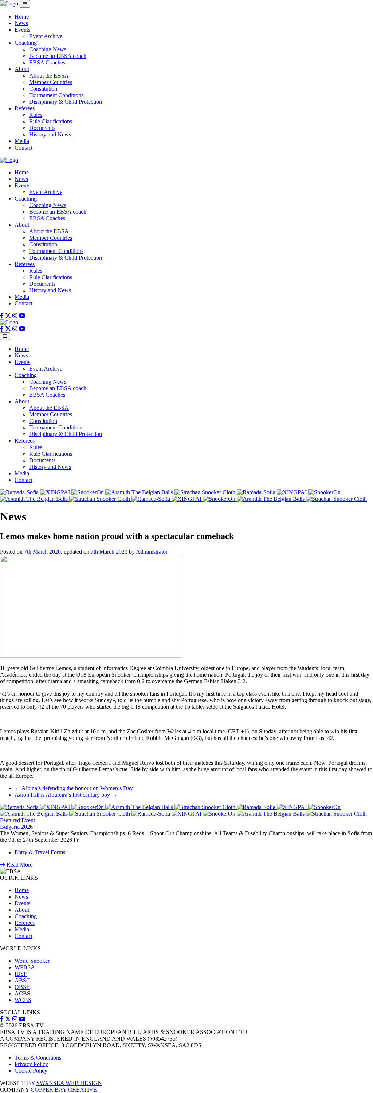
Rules (35, 115)
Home (22, 16)
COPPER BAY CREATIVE (64, 1089)
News (21, 23)
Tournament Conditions (56, 95)
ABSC (22, 980)
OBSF (22, 987)
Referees (25, 108)
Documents (42, 128)
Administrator (152, 552)
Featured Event (17, 820)
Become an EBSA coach (57, 56)
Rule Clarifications (50, 121)
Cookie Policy (31, 1071)
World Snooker (32, 961)
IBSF (21, 974)
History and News (50, 134)
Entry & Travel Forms (40, 852)
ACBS (22, 993)
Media (22, 141)
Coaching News (47, 49)
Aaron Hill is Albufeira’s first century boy (66, 795)
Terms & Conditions (38, 1057)
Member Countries (50, 82)
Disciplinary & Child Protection (65, 102)
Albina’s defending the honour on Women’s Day (74, 788)
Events (22, 30)
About (22, 69)
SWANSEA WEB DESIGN (69, 1083)
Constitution (43, 89)
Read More (18, 865)
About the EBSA (49, 75)
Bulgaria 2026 (16, 827)
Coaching (26, 43)
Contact (23, 147)
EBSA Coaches (47, 62)
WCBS (23, 1000)
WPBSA (25, 967)
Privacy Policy (31, 1064)
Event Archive (45, 36)
